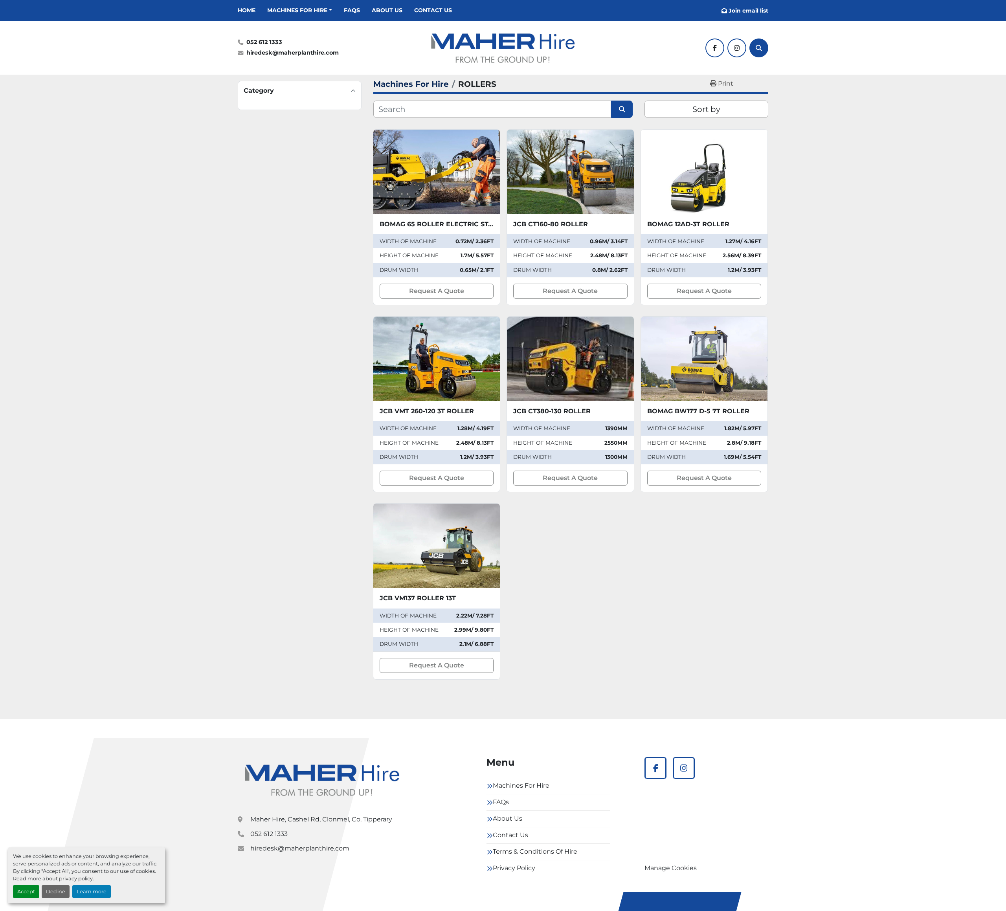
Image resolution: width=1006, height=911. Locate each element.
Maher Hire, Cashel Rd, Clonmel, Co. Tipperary (321, 819)
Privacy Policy (514, 868)
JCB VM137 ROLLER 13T (418, 598)
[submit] (622, 109)
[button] (299, 10)
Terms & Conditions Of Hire (535, 851)
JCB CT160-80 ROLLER (550, 224)
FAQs (352, 10)
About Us (387, 10)
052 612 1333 (264, 42)
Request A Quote (436, 291)
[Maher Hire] (322, 780)
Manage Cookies (670, 868)
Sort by (706, 109)
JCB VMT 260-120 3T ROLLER (427, 411)
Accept (26, 892)
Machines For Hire (297, 10)
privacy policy (76, 879)
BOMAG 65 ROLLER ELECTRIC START (440, 224)
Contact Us (433, 10)
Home (246, 10)
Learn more (91, 892)
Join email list (748, 10)
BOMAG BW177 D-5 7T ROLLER (698, 411)
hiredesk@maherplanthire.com (292, 52)
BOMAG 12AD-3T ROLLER (688, 224)
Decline (55, 892)
